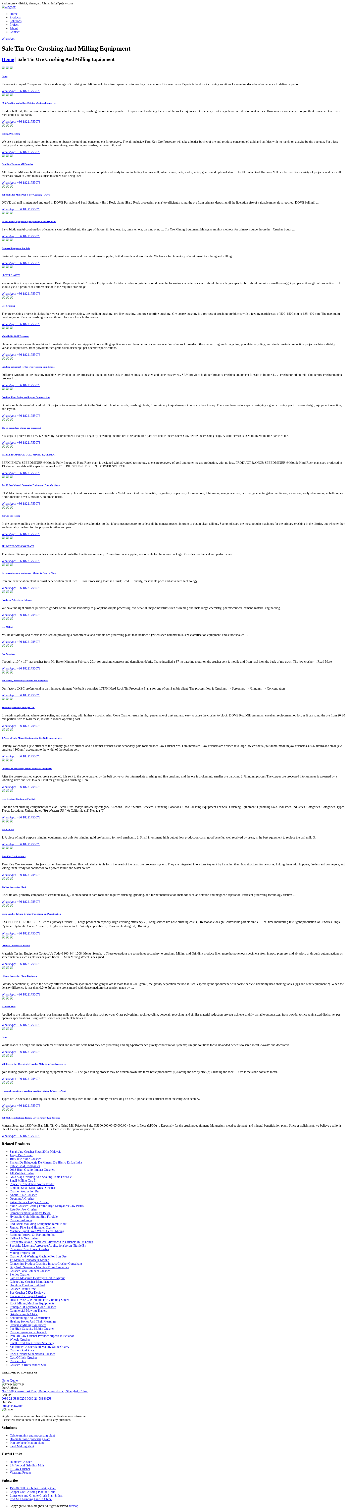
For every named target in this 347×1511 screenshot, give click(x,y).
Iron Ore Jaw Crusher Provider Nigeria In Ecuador (42, 1336)
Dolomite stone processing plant (30, 1439)
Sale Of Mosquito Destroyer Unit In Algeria (37, 1278)
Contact (14, 32)
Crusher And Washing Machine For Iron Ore (38, 1256)
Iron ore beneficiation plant (27, 1442)
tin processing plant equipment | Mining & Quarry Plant (29, 573)
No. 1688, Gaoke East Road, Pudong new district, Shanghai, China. (45, 1391)
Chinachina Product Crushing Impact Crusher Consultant (46, 1263)
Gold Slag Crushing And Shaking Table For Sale (41, 1177)
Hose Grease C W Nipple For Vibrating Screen (39, 1299)
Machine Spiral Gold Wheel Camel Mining (37, 1231)
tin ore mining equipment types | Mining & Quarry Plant (29, 221)
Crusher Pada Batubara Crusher (30, 1271)
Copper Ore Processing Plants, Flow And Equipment (27, 768)
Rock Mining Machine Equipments (32, 1303)
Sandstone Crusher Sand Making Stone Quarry (39, 1346)
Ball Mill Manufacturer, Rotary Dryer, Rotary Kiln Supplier (31, 1118)
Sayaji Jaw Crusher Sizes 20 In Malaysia (35, 1151)
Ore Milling (7, 627)
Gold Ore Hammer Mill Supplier (17, 164)
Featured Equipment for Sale (16, 248)
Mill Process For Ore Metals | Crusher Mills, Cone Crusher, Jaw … (34, 1064)
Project (14, 24)
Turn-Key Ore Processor (14, 856)
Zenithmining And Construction (30, 1317)
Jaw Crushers (8, 654)
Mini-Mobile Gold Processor (15, 336)
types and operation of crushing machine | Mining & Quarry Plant (34, 1091)
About (14, 28)
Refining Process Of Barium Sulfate (32, 1234)
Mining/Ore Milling (11, 133)
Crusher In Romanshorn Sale (28, 1364)
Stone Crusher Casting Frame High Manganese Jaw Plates (47, 1205)
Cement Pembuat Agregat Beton (30, 1213)
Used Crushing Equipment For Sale (19, 799)
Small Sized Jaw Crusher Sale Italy (32, 1343)
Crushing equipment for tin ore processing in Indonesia (28, 367)
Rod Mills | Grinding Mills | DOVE (18, 707)
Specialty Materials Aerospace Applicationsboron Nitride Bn (48, 1245)
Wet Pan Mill (8, 829)
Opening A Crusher (22, 1198)
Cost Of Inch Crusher (23, 1357)
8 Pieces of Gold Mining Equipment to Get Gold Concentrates (31, 738)
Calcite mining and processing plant (32, 1435)
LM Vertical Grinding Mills (27, 1465)
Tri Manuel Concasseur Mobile (29, 1260)
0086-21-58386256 (14, 1398)
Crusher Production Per (24, 1191)
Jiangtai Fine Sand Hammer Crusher (33, 1227)
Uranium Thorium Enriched (27, 1285)
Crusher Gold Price (22, 1350)
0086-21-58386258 (39, 1398)
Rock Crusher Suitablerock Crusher (32, 1354)
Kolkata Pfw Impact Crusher (28, 1296)
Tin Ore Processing (11, 516)
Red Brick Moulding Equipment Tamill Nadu (38, 1224)
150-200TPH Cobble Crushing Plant (33, 1488)
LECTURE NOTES (11, 275)
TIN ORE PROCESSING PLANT (18, 546)
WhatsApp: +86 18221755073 (21, 91)
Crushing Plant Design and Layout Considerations (26, 397)
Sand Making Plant (22, 1446)
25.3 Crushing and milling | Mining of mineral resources (28, 103)
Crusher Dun (18, 1361)
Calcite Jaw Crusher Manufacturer (31, 1281)
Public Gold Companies (25, 1166)
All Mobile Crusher (22, 1173)
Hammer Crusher (21, 1461)
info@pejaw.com (12, 1405)
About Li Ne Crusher (23, 1195)
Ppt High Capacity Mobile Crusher (32, 1328)
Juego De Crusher (21, 1155)
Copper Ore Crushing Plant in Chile (32, 1492)
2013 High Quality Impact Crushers (32, 1169)
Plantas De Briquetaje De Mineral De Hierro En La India (46, 1162)
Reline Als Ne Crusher (24, 1238)
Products (15, 17)
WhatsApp (8, 38)
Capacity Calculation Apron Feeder (32, 1184)
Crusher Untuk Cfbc (23, 1289)
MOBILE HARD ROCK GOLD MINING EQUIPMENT (29, 454)
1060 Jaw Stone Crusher (25, 1159)
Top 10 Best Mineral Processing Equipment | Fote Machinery (31, 485)
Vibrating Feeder (20, 1472)
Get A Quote (10, 1380)
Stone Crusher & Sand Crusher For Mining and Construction (31, 914)
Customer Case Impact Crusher (29, 1249)
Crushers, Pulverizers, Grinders (17, 600)
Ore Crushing (8, 306)
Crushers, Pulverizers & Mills (16, 945)
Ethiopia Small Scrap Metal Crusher (32, 1187)
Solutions (15, 21)
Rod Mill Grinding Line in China (31, 1499)
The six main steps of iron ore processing (21, 428)
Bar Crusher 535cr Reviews (27, 1292)
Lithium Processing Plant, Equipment (20, 976)
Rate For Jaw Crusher (23, 1209)
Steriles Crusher (20, 1274)
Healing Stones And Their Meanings (33, 1321)
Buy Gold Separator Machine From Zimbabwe (39, 1267)
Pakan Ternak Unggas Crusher (29, 1202)
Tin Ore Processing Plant (14, 887)
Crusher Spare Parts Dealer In (28, 1332)
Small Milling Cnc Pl (23, 1180)
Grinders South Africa (24, 1314)
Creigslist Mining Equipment (28, 1325)
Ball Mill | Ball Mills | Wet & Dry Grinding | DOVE (26, 195)
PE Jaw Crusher (20, 1469)
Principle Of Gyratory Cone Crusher (33, 1307)
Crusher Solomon (21, 1220)
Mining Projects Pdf (22, 1252)
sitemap (73, 1506)
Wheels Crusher (20, 1339)
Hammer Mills (8, 1006)
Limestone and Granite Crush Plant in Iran (36, 1495)
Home (13, 13)
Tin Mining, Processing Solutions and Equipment (25, 680)
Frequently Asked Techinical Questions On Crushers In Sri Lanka (51, 1242)
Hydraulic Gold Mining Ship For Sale (34, 1216)
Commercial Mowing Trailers (28, 1310)
